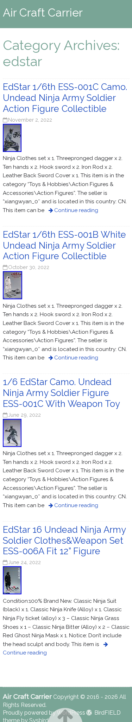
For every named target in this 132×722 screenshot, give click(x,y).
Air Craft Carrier (43, 12)
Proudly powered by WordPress (44, 712)
